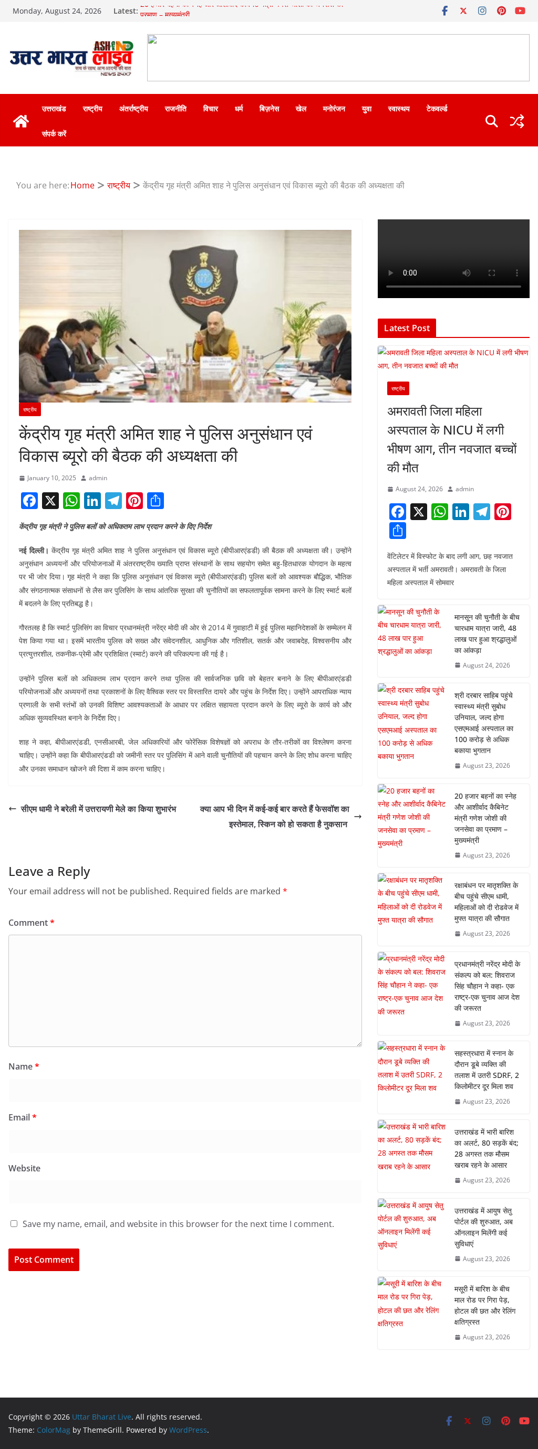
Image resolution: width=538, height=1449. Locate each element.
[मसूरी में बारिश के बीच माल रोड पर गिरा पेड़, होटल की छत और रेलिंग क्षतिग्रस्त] (412, 1313)
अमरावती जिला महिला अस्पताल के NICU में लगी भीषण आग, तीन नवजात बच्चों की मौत (451, 439)
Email (22, 1117)
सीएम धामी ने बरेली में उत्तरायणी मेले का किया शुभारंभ (99, 809)
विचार (210, 108)
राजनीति (176, 108)
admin (98, 477)
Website (24, 1168)
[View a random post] (517, 121)
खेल (301, 108)
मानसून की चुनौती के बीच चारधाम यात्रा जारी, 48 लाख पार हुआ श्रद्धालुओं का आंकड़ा (487, 633)
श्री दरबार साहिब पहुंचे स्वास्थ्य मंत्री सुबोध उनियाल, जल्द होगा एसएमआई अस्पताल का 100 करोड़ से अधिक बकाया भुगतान (483, 722)
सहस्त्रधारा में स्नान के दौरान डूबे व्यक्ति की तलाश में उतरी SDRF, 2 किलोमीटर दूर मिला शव (486, 1069)
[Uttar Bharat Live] (21, 121)
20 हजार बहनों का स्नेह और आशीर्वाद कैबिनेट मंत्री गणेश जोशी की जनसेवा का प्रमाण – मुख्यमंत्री (485, 818)
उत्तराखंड (54, 108)
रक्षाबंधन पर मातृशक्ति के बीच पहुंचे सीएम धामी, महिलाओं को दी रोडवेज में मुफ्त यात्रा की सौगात (486, 901)
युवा (366, 108)
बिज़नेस (269, 108)
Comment (31, 922)
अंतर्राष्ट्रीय (133, 108)
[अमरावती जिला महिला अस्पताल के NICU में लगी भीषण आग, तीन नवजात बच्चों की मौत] (454, 359)
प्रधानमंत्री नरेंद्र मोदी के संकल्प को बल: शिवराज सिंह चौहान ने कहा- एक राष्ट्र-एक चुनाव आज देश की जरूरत (487, 986)
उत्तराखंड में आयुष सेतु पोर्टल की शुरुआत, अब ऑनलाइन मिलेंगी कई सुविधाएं (483, 1227)
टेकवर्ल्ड (437, 108)
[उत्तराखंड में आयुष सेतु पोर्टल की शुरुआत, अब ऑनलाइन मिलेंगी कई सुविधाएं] (412, 1235)
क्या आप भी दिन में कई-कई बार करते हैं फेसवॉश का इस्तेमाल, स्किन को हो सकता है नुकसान (274, 816)
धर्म (239, 108)
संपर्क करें (54, 134)
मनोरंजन (334, 108)
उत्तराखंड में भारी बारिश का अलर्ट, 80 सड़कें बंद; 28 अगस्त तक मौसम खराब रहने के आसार (486, 1148)
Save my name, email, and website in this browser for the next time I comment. (178, 1224)
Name (23, 1066)
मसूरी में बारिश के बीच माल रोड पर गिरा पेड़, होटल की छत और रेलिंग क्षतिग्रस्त (484, 1305)
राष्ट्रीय (92, 108)
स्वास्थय (399, 108)
